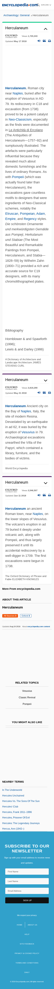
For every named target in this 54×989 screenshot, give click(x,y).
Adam (40, 213)
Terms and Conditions (27, 963)
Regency (30, 219)
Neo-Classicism (20, 119)
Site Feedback (27, 944)
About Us (32, 925)
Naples (18, 93)
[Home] (20, 5)
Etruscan (11, 213)
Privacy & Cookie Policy (27, 953)
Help (27, 934)
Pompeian (27, 213)
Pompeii (18, 177)
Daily (27, 972)
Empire (10, 219)
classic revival (27, 697)
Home (19, 925)
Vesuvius (28, 432)
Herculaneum (15, 88)
